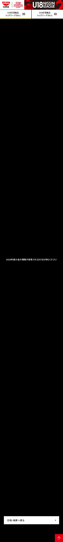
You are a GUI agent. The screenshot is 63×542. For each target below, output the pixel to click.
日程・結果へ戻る (16, 520)
